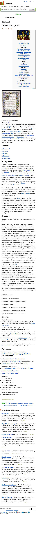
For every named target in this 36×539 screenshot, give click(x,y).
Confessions (24, 64)
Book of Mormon (7, 497)
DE (27, 1)
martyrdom (14, 131)
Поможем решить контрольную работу (21, 403)
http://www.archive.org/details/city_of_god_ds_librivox (16, 354)
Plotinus (21, 72)
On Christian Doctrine (24, 66)
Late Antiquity (15, 184)
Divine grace (27, 49)
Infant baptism (27, 52)
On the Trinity (20, 137)
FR (33, 1)
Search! (32, 9)
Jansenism (23, 84)
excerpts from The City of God (10, 373)
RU (24, 1)
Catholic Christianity (23, 175)
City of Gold (5, 478)
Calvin (21, 78)
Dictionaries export (4, 512)
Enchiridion (23, 69)
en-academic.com (6, 3)
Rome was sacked (27, 170)
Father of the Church (16, 138)
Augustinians (20, 83)
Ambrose (21, 74)
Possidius (26, 74)
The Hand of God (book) (9, 485)
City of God (5, 413)
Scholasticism (27, 83)
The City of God (11, 361)
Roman (7, 168)
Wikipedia (18, 14)
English (9, 126)
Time (28, 50)
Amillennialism (23, 56)
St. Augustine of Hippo (24, 44)
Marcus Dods (23, 338)
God (9, 131)
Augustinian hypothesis (23, 58)
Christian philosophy (7, 133)
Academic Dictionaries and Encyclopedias (15, 6)
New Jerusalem (25, 193)
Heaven (23, 183)
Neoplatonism (20, 82)
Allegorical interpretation (24, 55)
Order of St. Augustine (24, 86)
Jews (19, 131)
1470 (9, 122)
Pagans (11, 128)
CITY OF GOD (6, 450)
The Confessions (29, 135)
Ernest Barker (5, 346)
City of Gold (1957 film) (26, 405)
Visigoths (6, 172)
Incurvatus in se (23, 53)
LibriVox (25, 363)
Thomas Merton (6, 340)
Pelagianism (27, 82)
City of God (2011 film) (10, 405)
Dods (19, 361)
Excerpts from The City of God (10, 370)
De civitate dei (9, 358)
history (18, 198)
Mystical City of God (8, 467)
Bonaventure (22, 77)
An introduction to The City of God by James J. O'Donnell (17, 368)
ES (30, 1)
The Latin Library (20, 358)
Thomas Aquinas (29, 75)
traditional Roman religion (9, 175)
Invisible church (22, 50)
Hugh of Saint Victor (19, 75)
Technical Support (9, 509)
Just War (24, 59)
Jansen (25, 78)
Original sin (20, 49)
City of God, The (7, 437)
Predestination (20, 52)
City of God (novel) (7, 434)
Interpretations (10, 17)
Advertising (16, 509)
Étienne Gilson (14, 334)
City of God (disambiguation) (10, 424)
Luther (27, 77)
